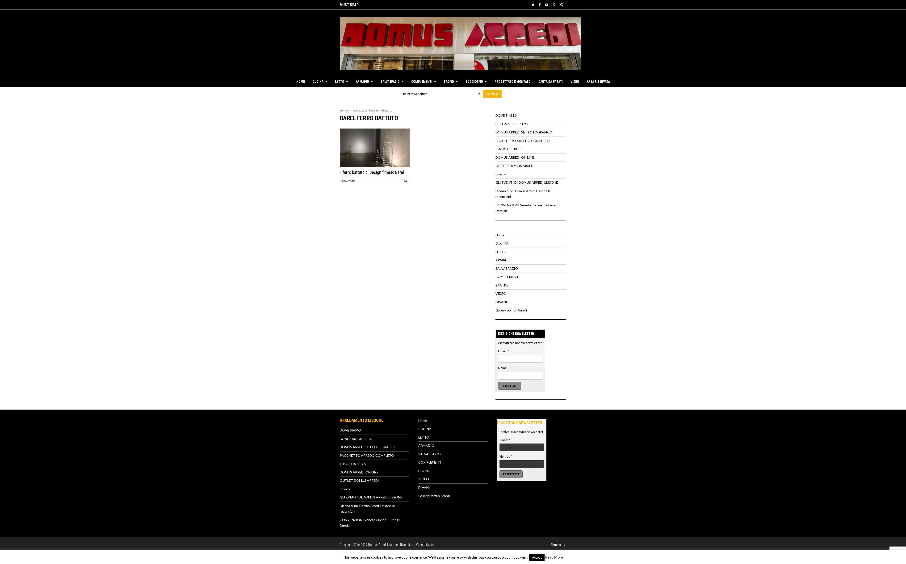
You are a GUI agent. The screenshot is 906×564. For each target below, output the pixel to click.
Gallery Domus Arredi (511, 310)
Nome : (504, 368)
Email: (503, 351)
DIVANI (501, 302)
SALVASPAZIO (390, 81)
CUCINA (318, 81)
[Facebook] (540, 5)
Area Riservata (598, 81)
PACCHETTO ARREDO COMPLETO (522, 141)
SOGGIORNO (474, 81)
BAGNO (449, 81)
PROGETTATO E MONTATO (513, 81)
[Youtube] (546, 5)
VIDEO (574, 81)
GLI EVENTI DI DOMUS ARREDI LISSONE (526, 182)
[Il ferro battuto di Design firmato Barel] (375, 166)
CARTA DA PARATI (550, 81)
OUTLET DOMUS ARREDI (515, 166)
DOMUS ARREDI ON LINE (514, 157)
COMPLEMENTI (421, 81)
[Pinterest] (561, 5)
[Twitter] (533, 5)
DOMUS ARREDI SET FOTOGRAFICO (523, 132)
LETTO (339, 81)
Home (300, 81)
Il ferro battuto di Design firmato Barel (372, 172)
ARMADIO (362, 81)
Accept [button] (537, 557)
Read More (554, 557)
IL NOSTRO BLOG (509, 149)
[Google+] (554, 5)
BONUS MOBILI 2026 (511, 124)
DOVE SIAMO (506, 115)
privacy (500, 174)
